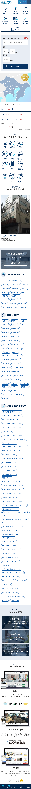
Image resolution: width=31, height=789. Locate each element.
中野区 (5, 300)
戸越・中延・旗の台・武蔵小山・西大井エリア (14, 521)
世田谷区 (6, 296)
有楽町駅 (6, 332)
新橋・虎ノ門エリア (9, 454)
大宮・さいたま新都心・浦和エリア (13, 596)
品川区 (5, 292)
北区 (5, 304)
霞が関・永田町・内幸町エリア (12, 423)
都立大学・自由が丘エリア (11, 577)
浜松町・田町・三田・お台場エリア (13, 458)
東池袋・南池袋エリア (10, 530)
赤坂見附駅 (7, 367)
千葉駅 (5, 383)
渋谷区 (16, 296)
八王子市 (15, 600)
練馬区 (5, 307)
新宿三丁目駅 (18, 344)
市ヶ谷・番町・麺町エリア (11, 420)
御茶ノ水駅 (7, 356)
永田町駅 (15, 371)
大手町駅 (18, 367)
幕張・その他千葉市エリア (11, 588)
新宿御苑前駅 (7, 348)
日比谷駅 (6, 336)
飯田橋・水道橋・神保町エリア (12, 416)
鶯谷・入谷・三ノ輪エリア (11, 561)
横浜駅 (5, 387)
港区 (5, 284)
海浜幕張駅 (25, 383)
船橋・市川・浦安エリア (10, 592)
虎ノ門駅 (16, 336)
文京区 (25, 284)
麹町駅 (5, 371)
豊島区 (24, 300)
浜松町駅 (6, 329)
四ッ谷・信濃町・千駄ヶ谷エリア (13, 482)
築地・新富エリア (20, 439)
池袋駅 (5, 325)
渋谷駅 (24, 321)
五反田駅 (16, 379)
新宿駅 (15, 321)
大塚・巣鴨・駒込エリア (10, 534)
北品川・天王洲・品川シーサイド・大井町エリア (15, 514)
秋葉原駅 (6, 352)
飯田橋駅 (6, 360)
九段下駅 (6, 344)
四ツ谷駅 (16, 360)
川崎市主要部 (21, 580)
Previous (3, 210)
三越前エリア (7, 431)
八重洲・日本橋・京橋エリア (11, 435)
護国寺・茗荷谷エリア (9, 542)
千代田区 (6, 280)
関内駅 (5, 391)
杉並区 (15, 300)
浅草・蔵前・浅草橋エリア (11, 557)
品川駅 (15, 325)
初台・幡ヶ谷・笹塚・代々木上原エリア (14, 505)
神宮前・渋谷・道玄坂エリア (11, 493)
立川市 (5, 600)
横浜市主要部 (8, 580)
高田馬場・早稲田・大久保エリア (13, 486)
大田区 (24, 292)
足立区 (15, 307)
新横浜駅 (25, 387)
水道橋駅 (18, 356)
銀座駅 (16, 332)
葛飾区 (24, 307)
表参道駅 (18, 375)
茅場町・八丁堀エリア (10, 443)
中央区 (17, 280)
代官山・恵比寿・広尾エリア (11, 501)
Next (27, 210)
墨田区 (15, 288)
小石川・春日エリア (9, 538)
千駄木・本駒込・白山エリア (11, 549)
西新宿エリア (7, 478)
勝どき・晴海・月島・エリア (11, 451)
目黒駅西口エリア (8, 565)
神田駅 (18, 348)
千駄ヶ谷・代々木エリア (10, 497)
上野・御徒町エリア (9, 553)
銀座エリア (7, 439)
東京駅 (5, 321)
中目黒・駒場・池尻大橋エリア (12, 569)
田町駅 (16, 329)
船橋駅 (14, 383)
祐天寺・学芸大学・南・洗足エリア (13, 573)
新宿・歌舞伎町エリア (10, 474)
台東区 (5, 288)
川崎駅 (15, 387)
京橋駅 (5, 340)
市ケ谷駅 (6, 363)
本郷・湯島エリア (8, 546)
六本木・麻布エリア (9, 470)
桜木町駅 (15, 391)
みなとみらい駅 (8, 395)
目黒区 (15, 292)
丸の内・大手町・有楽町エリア (12, 427)
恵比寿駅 (16, 363)
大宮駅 (20, 395)
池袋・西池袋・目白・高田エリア (13, 526)
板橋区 (23, 304)
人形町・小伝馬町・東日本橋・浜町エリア (15, 447)
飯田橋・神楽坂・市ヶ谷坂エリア (13, 489)
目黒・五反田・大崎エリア (11, 509)
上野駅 (15, 352)
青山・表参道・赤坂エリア (11, 466)
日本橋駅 (15, 340)
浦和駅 (5, 398)
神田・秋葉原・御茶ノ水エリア (12, 412)
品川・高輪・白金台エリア (11, 462)
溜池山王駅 (7, 375)
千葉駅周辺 (7, 584)
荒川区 (13, 304)
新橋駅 (24, 325)
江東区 (24, 288)
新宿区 (15, 284)
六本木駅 (6, 379)
